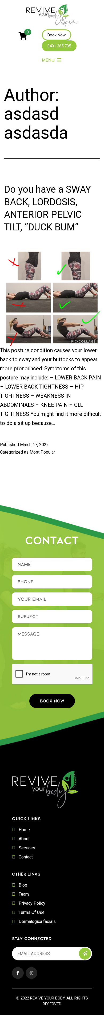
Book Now (56, 35)
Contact (26, 857)
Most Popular (42, 452)
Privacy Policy (32, 903)
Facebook (18, 973)
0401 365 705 (59, 46)
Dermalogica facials (37, 921)
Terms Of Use (32, 912)
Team (24, 894)
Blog (23, 885)
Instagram (31, 973)
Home (24, 829)
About (24, 838)
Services (27, 847)
